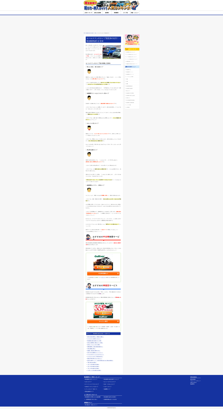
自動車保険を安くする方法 (110, 399)
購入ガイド (128, 90)
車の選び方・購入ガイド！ (91, 404)
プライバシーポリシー (195, 380)
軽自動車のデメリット (130, 74)
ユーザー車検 (128, 104)
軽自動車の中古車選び (130, 93)
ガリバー (103, 277)
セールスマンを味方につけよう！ (94, 338)
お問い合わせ (193, 382)
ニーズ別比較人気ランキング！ (131, 56)
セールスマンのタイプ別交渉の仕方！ (95, 356)
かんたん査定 (103, 321)
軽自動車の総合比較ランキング (111, 379)
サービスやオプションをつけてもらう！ (95, 354)
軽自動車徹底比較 (129, 86)
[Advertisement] (111, 24)
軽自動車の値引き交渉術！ (110, 397)
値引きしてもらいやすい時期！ (93, 344)
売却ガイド (128, 97)
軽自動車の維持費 (129, 88)
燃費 (127, 83)
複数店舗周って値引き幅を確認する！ (95, 346)
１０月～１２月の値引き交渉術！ (94, 370)
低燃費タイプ (107, 389)
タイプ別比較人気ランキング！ (131, 54)
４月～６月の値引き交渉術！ (93, 366)
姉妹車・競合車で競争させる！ (93, 350)
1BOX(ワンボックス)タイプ (91, 386)
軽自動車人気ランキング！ (130, 52)
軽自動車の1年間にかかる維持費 (92, 397)
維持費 (107, 12)
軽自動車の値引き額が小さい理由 (94, 340)
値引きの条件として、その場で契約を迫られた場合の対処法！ (100, 360)
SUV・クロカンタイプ (109, 384)
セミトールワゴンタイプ (110, 381)
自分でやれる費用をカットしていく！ (95, 352)
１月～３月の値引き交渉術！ (93, 364)
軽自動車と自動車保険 (130, 102)
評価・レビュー (135, 12)
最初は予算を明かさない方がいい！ (94, 358)
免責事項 (192, 384)
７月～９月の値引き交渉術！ (93, 368)
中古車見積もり (103, 273)
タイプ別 (125, 12)
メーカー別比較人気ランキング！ (132, 59)
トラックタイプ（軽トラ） (91, 389)
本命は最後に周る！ (91, 348)
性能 (127, 81)
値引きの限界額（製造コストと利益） (95, 342)
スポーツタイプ (107, 386)
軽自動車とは (128, 69)
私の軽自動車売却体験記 (130, 100)
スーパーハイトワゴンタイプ (92, 384)
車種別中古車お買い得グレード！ (132, 63)
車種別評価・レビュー (130, 61)
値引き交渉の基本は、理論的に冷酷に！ (95, 336)
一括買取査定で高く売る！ (91, 399)
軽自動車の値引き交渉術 (130, 95)
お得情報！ (128, 107)
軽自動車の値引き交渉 (98, 333)
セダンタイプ (88, 381)
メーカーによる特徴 (129, 76)
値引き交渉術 (97, 12)
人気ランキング (88, 12)
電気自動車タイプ (89, 391)
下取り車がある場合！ (92, 362)
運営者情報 (192, 379)
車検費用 (116, 12)
